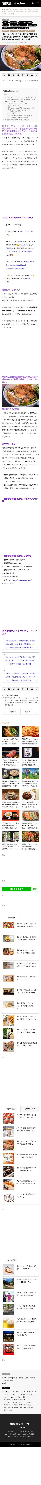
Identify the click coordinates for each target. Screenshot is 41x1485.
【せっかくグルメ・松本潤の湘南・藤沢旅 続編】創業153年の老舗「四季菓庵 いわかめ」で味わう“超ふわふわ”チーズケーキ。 (20, 644)
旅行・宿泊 (27, 1405)
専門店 (5, 28)
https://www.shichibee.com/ (22, 580)
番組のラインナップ (13, 106)
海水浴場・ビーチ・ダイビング (19, 28)
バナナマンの (11, 700)
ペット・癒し (21, 1397)
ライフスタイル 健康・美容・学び (14, 1399)
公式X (12, 583)
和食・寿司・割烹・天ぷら (18, 25)
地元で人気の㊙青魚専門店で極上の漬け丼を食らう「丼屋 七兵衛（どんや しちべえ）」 (21, 109)
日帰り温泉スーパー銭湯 (11, 1407)
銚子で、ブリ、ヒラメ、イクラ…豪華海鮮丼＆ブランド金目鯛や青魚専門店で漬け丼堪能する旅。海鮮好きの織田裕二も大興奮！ (20, 99)
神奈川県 (32, 1378)
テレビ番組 (13, 22)
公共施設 (28, 1402)
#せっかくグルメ (23, 231)
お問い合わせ (17, 1434)
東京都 (21, 1378)
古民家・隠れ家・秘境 (10, 1405)
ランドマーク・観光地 (25, 22)
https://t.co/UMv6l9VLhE (17, 265)
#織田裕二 (15, 251)
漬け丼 (15, 702)
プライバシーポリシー (26, 1437)
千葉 (30, 700)
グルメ (5, 22)
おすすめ (5, 31)
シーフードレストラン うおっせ (20, 698)
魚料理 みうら (9, 705)
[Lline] (18, 75)
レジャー (5, 25)
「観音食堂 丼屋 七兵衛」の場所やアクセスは (22, 115)
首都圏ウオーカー (20, 1424)
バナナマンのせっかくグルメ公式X (17, 104)
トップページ (10, 1431)
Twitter (17, 1427)
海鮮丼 (10, 702)
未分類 (4, 1383)
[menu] (37, 3)
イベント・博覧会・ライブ (17, 1392)
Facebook (20, 1427)
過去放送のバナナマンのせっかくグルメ (18, 120)
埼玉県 (15, 1378)
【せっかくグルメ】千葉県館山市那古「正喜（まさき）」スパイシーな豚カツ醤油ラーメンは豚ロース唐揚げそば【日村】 (20, 660)
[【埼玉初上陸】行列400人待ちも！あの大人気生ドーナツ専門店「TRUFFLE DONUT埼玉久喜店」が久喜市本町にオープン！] (30, 711)
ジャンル (4, 1392)
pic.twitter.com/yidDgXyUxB (15, 268)
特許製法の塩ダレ (22, 702)
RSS (24, 1427)
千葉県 (5, 20)
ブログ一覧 (8, 1434)
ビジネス (13, 1397)
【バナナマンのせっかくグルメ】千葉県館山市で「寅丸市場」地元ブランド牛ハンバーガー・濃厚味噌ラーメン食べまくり (20, 677)
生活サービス (8, 1410)
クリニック (29, 1392)
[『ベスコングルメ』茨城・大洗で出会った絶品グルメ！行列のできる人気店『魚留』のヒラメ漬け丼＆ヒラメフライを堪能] (11, 711)
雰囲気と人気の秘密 (16, 111)
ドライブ (29, 1394)
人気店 (22, 31)
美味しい (31, 702)
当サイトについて (13, 1437)
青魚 (36, 702)
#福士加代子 (24, 245)
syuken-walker (14, 695)
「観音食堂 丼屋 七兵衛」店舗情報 (19, 117)
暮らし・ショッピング (26, 1407)
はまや (17, 700)
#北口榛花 (17, 241)
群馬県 (6, 1380)
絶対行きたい (30, 31)
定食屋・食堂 (32, 25)
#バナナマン (19, 262)
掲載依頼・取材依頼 (28, 1434)
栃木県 (26, 1378)
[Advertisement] (20, 193)
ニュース (6, 1397)
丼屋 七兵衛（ (24, 700)
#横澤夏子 (27, 251)
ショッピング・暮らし (10, 1394)
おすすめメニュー (15, 113)
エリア (4, 1378)
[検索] (33, 3)
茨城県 (11, 1380)
